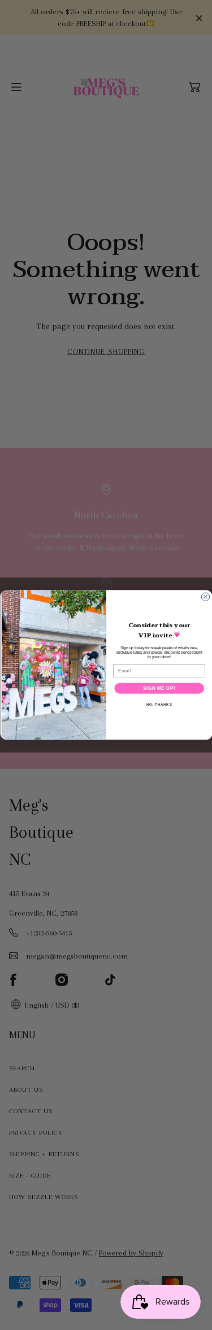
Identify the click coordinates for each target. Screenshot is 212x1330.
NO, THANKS (159, 705)
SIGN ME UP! (158, 688)
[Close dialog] (205, 597)
